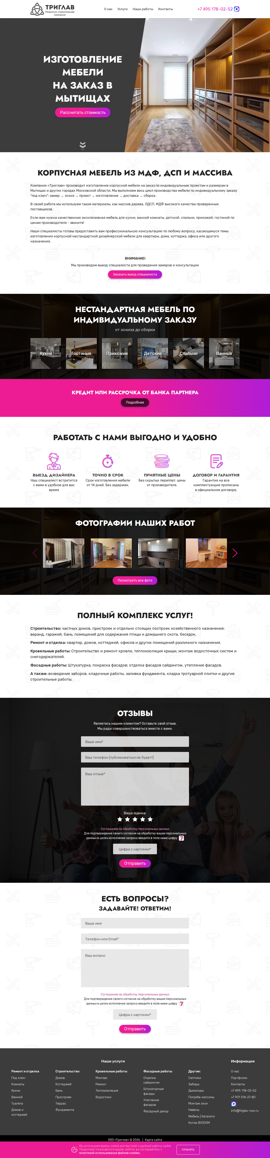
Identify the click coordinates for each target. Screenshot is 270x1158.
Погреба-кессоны (201, 1097)
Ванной (17, 1097)
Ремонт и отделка (25, 1071)
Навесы (193, 1110)
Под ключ (18, 1078)
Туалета (17, 1103)
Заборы (193, 1084)
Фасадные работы (157, 1071)
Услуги (122, 9)
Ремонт (101, 1084)
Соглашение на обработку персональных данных (135, 829)
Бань (58, 1090)
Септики (194, 1078)
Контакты (165, 9)
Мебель (194, 1116)
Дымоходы (196, 1090)
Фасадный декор (156, 1111)
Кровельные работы (111, 1071)
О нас (108, 9)
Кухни (15, 1090)
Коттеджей (63, 1084)
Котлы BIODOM (199, 1123)
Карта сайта (153, 1140)
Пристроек (63, 1097)
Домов (60, 1078)
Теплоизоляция (107, 1090)
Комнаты (17, 1084)
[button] (235, 553)
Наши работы (143, 9)
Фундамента (64, 1110)
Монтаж (101, 1078)
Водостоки (103, 1097)
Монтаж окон (198, 1103)
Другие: (194, 1071)
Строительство (67, 1071)
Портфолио (239, 1078)
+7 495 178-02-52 (215, 9)
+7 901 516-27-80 (243, 1097)
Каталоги (208, 1116)
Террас (60, 1103)
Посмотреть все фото (135, 580)
